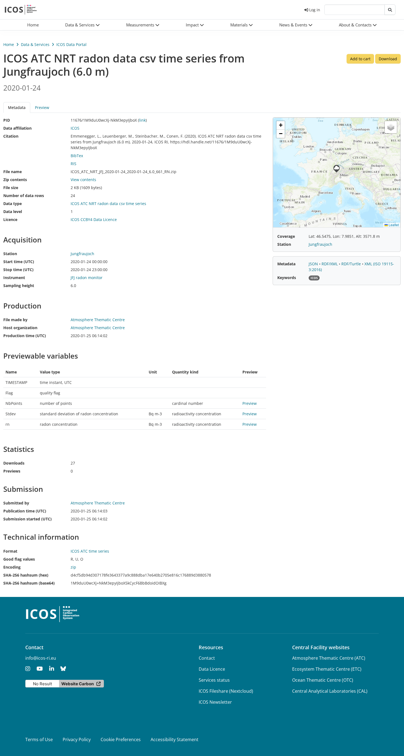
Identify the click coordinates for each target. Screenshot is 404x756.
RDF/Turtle (351, 263)
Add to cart (360, 58)
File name (12, 171)
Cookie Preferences (121, 739)
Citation (10, 136)
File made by (15, 319)
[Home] (20, 10)
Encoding (12, 567)
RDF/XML (330, 263)
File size (10, 187)
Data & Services (35, 44)
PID (6, 120)
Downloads (13, 463)
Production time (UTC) (24, 335)
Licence (10, 219)
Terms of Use (39, 739)
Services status (214, 680)
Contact (207, 658)
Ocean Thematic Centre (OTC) (322, 680)
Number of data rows (23, 195)
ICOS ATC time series (90, 551)
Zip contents (15, 179)
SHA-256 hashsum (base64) (29, 583)
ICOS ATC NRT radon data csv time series (108, 203)
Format (10, 551)
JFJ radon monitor (87, 277)
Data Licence (212, 669)
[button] (82, 25)
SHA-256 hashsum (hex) (25, 575)
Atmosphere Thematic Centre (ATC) (328, 658)
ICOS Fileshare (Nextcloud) (226, 691)
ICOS (75, 128)
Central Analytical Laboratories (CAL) (329, 691)
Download (388, 58)
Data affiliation (17, 128)
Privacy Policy (77, 739)
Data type (12, 203)
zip (73, 567)
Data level (12, 211)
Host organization (20, 327)
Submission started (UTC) (27, 519)
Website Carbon (77, 683)
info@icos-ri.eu (40, 658)
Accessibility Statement (174, 739)
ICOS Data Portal (71, 44)
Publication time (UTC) (24, 511)
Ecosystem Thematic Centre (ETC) (326, 669)
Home (8, 44)
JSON (314, 263)
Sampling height (18, 285)
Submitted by (16, 503)
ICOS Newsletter (215, 702)
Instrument (14, 277)
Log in (314, 9)
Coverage (286, 236)
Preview (42, 107)
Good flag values (19, 559)
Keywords (286, 277)
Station (10, 253)
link (142, 120)
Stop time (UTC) (18, 269)
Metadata (286, 263)
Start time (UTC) (18, 261)
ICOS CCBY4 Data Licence (94, 219)
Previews (11, 471)
